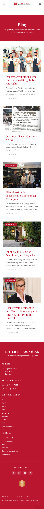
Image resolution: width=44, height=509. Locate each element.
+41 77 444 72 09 (11, 385)
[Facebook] (13, 473)
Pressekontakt (7, 441)
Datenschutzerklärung (10, 451)
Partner (5, 444)
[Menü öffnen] (4, 3)
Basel (4, 406)
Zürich (4, 400)
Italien (4, 419)
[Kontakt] (40, 4)
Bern (3, 410)
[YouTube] (25, 473)
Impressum (6, 454)
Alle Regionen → (8, 427)
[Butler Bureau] (22, 3)
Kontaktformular (8, 438)
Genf (4, 403)
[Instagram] (19, 473)
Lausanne (5, 413)
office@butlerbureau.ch (14, 389)
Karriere (5, 448)
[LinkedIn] (30, 473)
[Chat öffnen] (39, 504)
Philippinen (6, 423)
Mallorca (5, 416)
